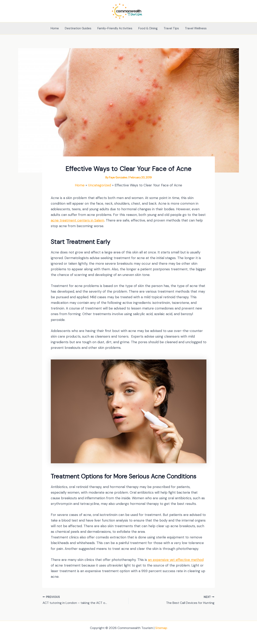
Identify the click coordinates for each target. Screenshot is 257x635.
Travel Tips (171, 28)
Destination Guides (78, 28)
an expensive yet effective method (176, 559)
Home (55, 28)
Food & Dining (148, 28)
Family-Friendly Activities (114, 28)
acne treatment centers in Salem (77, 220)
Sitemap (161, 628)
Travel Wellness (196, 28)
